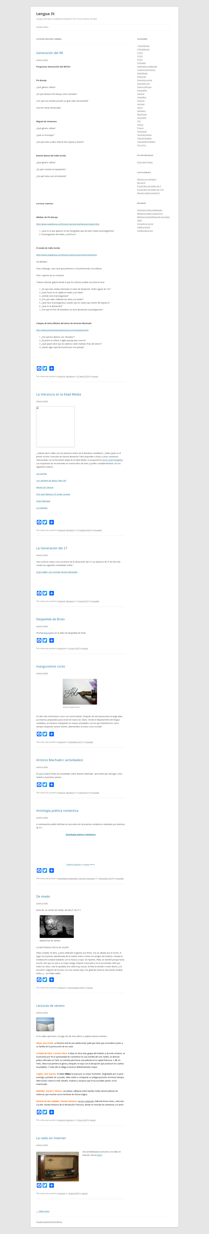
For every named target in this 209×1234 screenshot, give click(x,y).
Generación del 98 (49, 53)
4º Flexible (141, 63)
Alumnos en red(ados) (146, 179)
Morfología (142, 114)
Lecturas (69, 1120)
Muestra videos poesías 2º (148, 193)
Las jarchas (41, 473)
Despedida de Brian (50, 619)
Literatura (70, 376)
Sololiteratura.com (145, 230)
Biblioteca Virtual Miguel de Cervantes (153, 217)
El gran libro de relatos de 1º (149, 186)
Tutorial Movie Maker (146, 141)
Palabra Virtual (143, 227)
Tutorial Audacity (144, 138)
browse (86, 864)
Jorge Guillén (42, 572)
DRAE (139, 220)
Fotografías (142, 90)
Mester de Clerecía (44, 487)
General (61, 376)
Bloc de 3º (141, 182)
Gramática (141, 97)
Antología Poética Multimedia (149, 210)
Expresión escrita (144, 80)
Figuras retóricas (144, 87)
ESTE (41, 773)
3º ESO (140, 56)
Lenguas (141, 104)
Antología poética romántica (57, 810)
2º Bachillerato (143, 49)
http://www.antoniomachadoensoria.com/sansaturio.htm (62, 330)
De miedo (43, 896)
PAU (139, 121)
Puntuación (142, 131)
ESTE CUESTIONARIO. (112, 460)
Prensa (140, 128)
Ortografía (141, 117)
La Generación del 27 (51, 548)
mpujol (95, 376)
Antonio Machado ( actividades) (59, 760)
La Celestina (41, 508)
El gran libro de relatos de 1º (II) (150, 189)
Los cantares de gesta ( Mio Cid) (51, 480)
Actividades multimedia (68, 878)
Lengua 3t (45, 13)
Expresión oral (143, 83)
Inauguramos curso (50, 666)
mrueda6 (98, 530)
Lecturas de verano (50, 1005)
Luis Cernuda (54, 572)
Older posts (42, 1211)
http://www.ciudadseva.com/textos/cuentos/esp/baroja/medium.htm (67, 224)
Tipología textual (144, 135)
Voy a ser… (142, 145)
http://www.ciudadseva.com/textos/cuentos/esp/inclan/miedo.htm (66, 254)
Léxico (140, 107)
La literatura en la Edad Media (58, 394)
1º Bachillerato (143, 46)
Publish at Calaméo (73, 864)
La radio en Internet (51, 1138)
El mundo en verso (145, 224)
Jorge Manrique (43, 501)
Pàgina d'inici (42, 27)
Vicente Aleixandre (69, 572)
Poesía (140, 124)
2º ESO (140, 52)
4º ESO (140, 59)
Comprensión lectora (146, 70)
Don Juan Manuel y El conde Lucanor (53, 494)
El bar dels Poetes (145, 162)
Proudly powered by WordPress (49, 1222)
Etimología (141, 76)
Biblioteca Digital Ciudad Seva (150, 213)
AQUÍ (46, 633)
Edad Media (142, 73)
